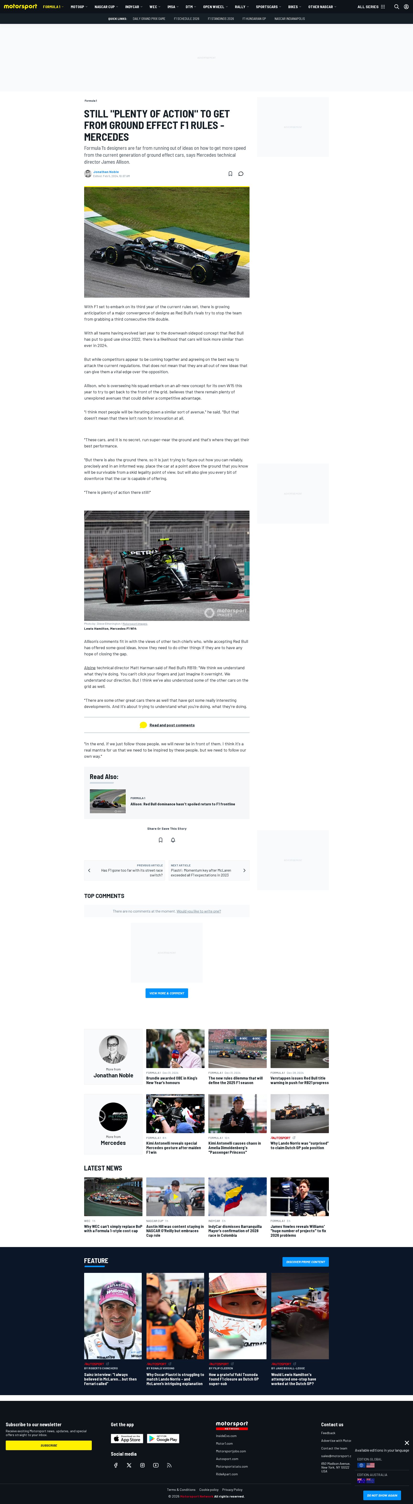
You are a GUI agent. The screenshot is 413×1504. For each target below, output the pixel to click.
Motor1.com (224, 1443)
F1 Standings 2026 (221, 19)
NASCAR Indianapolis (290, 19)
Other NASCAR (320, 6)
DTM (189, 6)
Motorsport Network (196, 1496)
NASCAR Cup (105, 6)
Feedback (328, 1433)
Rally (240, 6)
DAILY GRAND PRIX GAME (149, 19)
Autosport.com (227, 1459)
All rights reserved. (229, 1496)
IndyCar (132, 6)
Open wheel (213, 6)
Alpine (90, 667)
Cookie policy (208, 1489)
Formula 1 (51, 6)
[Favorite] (230, 173)
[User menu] (406, 6)
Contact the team (334, 1448)
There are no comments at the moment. (167, 911)
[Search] (397, 6)
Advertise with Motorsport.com (344, 1440)
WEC (153, 6)
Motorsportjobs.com (231, 1451)
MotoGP (77, 6)
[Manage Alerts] (173, 840)
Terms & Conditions (181, 1489)
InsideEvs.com (226, 1436)
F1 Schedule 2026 (186, 19)
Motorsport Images (135, 623)
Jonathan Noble (106, 171)
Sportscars (267, 6)
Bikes (293, 6)
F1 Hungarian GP (254, 19)
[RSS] (169, 1465)
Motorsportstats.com (232, 1466)
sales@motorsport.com (338, 1456)
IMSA (171, 6)
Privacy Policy (232, 1489)
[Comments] (242, 173)
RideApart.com (227, 1474)
